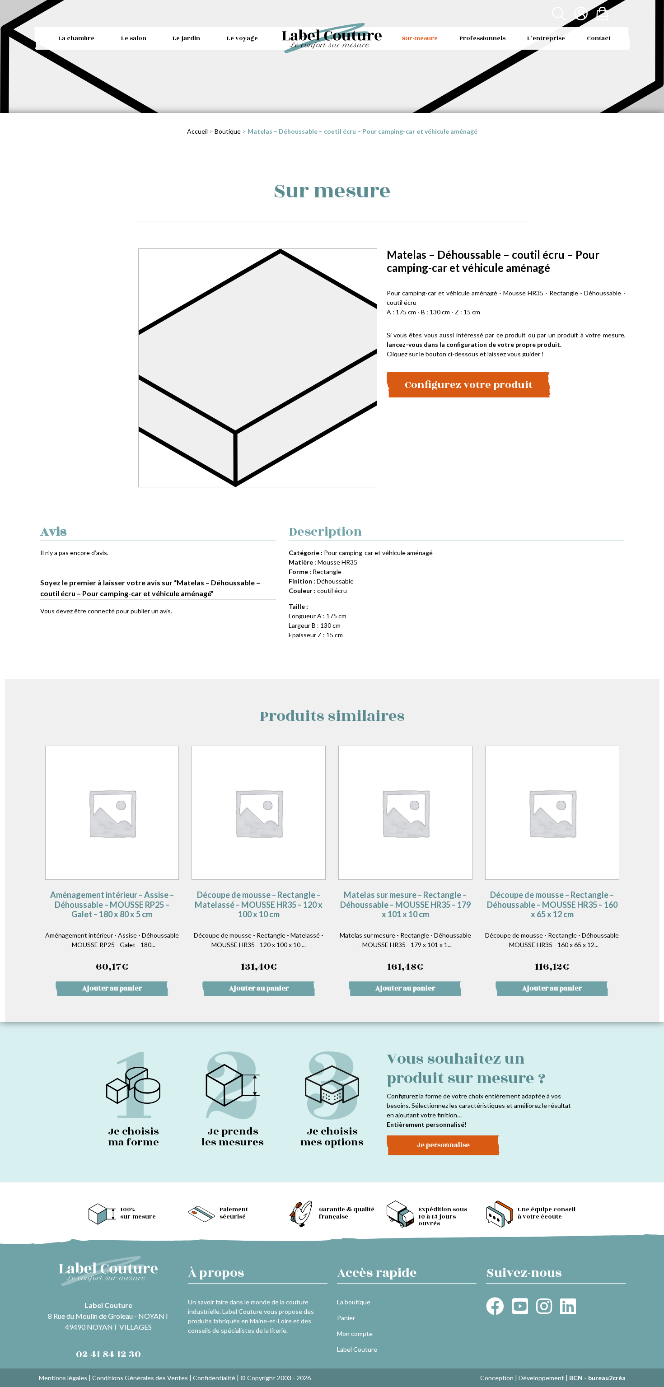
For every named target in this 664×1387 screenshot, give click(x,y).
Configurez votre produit (469, 384)
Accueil (197, 131)
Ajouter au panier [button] (112, 988)
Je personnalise (443, 1145)
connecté (101, 611)
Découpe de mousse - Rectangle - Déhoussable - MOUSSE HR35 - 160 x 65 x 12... (552, 932)
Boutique (228, 131)
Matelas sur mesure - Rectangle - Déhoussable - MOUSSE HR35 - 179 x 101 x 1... (405, 932)
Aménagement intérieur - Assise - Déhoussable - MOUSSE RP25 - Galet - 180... (112, 932)
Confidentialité (214, 1378)
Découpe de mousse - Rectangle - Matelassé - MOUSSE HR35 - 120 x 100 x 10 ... (258, 932)
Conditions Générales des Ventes (140, 1378)
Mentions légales (63, 1378)
